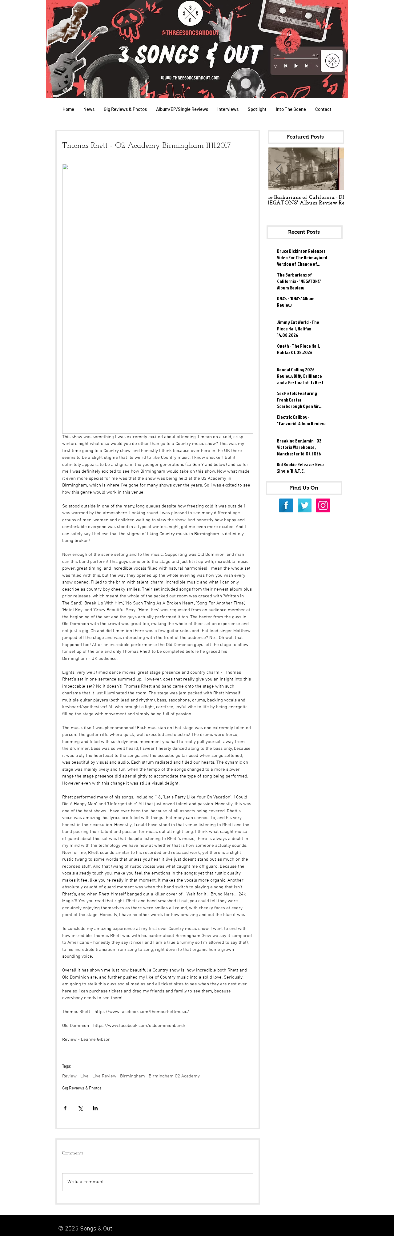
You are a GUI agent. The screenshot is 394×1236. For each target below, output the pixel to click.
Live (84, 1076)
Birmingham (132, 1076)
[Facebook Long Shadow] (286, 505)
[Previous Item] (278, 169)
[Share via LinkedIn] (95, 1108)
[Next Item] (334, 169)
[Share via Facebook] (65, 1108)
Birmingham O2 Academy (174, 1076)
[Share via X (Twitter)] (80, 1108)
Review (69, 1076)
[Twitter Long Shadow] (305, 505)
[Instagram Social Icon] (323, 505)
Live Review (104, 1076)
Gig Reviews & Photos (82, 1088)
